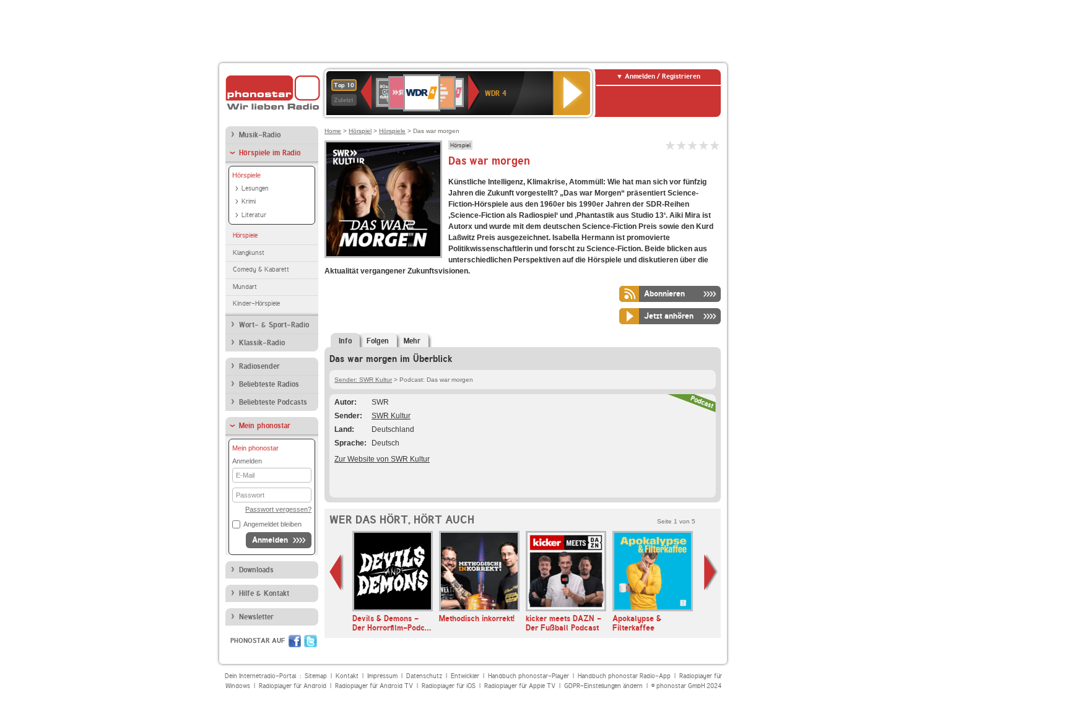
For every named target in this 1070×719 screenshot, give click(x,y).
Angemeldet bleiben (272, 524)
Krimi (248, 201)
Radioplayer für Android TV (374, 686)
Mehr (412, 341)
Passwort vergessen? (278, 509)
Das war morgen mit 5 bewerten (715, 145)
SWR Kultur (391, 415)
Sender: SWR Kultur (363, 379)
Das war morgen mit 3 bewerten (692, 145)
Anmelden (270, 540)
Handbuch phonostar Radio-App (624, 676)
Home (332, 130)
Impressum (382, 676)
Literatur (253, 215)
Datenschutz (424, 676)
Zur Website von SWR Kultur (382, 459)
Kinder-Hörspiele (256, 303)
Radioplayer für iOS (449, 686)
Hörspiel (360, 130)
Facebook (295, 641)
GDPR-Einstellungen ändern (603, 686)
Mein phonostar (264, 425)
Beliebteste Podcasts (273, 402)
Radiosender (259, 366)
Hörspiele (246, 175)
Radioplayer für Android (292, 686)
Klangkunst (248, 253)
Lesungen (255, 188)
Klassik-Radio (262, 342)
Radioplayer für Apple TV (519, 686)
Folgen (378, 341)
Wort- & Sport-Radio (274, 325)
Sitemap (316, 676)
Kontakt (347, 676)
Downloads (256, 570)
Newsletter (256, 617)
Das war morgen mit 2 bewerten (681, 145)
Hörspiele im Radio (269, 153)
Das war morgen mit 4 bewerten (704, 145)
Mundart (245, 287)
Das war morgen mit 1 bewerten (670, 145)
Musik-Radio (260, 135)
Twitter (310, 641)
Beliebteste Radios (269, 384)
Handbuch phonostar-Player (528, 676)
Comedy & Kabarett (261, 269)
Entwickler (465, 676)
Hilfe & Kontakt (264, 593)
